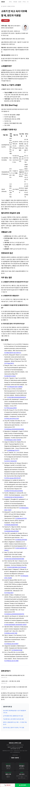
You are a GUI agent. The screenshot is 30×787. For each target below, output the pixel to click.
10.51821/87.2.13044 (10, 376)
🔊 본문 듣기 (5, 20)
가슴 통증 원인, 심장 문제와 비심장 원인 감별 (13, 719)
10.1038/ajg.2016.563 (21, 539)
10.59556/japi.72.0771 (13, 450)
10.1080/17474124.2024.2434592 (13, 491)
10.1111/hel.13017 (8, 593)
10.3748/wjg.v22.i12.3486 (11, 660)
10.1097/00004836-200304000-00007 (15, 624)
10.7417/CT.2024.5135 (10, 461)
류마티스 (10, 1)
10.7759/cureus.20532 (10, 408)
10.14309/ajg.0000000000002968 (14, 429)
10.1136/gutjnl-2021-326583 (14, 386)
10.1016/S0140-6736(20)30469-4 (13, 497)
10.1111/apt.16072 (9, 363)
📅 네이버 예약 (22, 785)
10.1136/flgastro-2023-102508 (12, 440)
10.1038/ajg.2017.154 (21, 518)
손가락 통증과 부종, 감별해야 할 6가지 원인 (13, 716)
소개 (27, 1)
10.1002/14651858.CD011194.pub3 (16, 567)
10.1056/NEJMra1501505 (11, 525)
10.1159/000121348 (16, 650)
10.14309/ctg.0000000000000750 (14, 614)
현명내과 (3, 1)
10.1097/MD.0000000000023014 (16, 397)
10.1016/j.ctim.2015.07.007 (11, 418)
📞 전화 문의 (8, 785)
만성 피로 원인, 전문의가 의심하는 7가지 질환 (13, 727)
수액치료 (24, 1)
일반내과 (19, 1)
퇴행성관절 (15, 1)
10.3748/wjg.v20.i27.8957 (11, 644)
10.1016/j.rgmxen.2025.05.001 (12, 478)
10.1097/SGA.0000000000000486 (14, 559)
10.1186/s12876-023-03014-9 (12, 352)
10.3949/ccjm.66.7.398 (10, 633)
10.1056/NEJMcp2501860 (11, 531)
